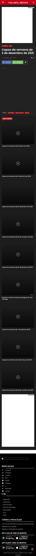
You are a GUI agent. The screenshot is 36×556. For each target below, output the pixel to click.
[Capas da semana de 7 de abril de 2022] (18, 317)
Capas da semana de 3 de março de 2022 (17, 360)
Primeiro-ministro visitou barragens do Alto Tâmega (17, 298)
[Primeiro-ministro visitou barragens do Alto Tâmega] (18, 285)
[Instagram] (3, 473)
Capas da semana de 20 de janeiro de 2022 (17, 267)
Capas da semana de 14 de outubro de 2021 (17, 237)
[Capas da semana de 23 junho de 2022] (18, 133)
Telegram (8, 483)
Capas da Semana (19, 112)
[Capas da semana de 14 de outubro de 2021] (18, 224)
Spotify (7, 480)
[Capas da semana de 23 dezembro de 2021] (18, 194)
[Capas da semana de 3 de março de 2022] (18, 347)
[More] (25, 62)
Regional (27, 112)
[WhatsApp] (3, 489)
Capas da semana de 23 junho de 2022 (16, 146)
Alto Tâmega (11, 112)
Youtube (7, 491)
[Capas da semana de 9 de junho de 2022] (18, 163)
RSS (6, 478)
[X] (3, 486)
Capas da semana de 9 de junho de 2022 (16, 176)
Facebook (8, 470)
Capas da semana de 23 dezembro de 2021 (17, 207)
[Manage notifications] (32, 549)
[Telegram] (3, 483)
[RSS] (3, 478)
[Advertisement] (18, 25)
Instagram (8, 473)
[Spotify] (3, 481)
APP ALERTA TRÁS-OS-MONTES (14, 543)
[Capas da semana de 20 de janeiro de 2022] (18, 254)
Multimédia (5, 46)
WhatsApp (8, 488)
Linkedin (7, 475)
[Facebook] (3, 470)
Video (10, 46)
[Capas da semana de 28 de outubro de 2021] (18, 377)
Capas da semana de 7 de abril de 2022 (16, 330)
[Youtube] (3, 491)
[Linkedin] (3, 475)
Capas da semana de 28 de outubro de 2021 (17, 390)
